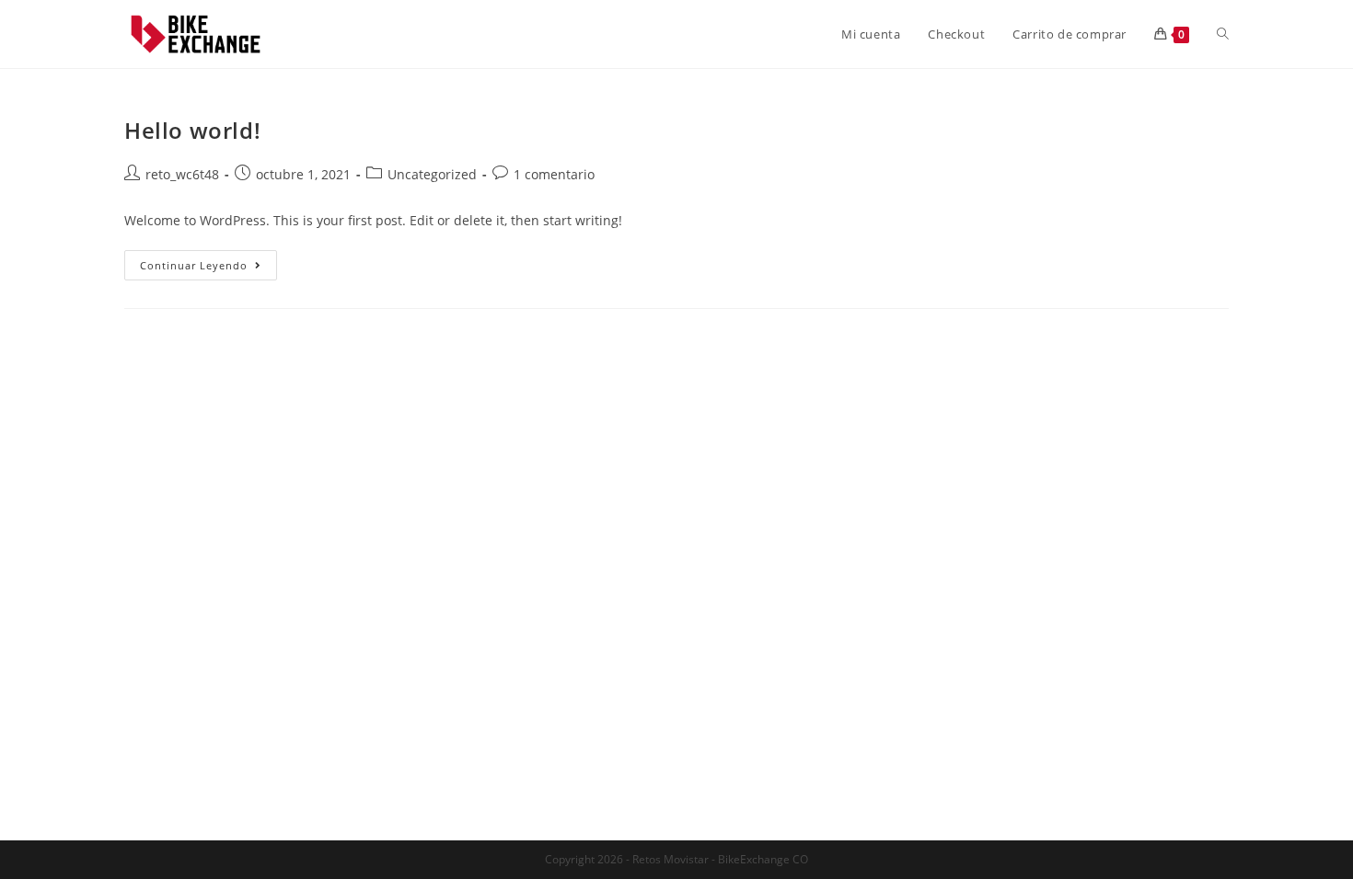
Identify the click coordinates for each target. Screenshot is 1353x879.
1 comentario (554, 174)
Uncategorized (432, 174)
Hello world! (192, 130)
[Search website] (1223, 34)
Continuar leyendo (208, 268)
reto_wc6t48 (182, 174)
